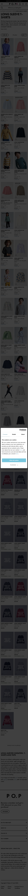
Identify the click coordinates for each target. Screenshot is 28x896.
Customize (13, 465)
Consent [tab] (5, 434)
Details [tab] (14, 434)
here (21, 450)
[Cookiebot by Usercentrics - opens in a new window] (19, 430)
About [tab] (23, 434)
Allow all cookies (14, 460)
